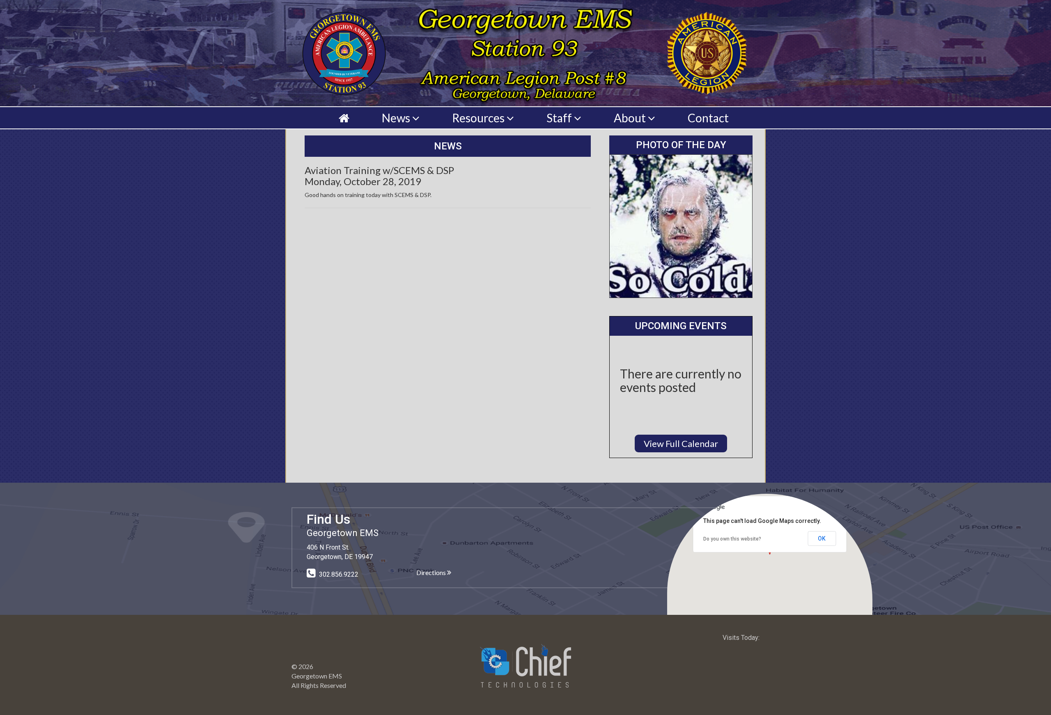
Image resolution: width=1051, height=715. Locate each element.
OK (822, 538)
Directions (431, 572)
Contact (708, 118)
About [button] (631, 118)
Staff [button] (560, 118)
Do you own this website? (732, 539)
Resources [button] (479, 118)
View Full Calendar (681, 443)
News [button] (397, 118)
